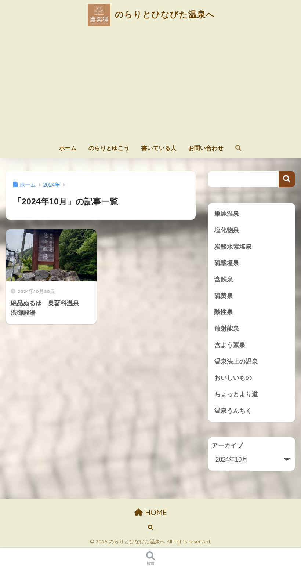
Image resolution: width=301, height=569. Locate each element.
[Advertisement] (150, 85)
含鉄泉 (223, 279)
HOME (155, 512)
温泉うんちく (233, 410)
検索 (287, 179)
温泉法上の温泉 (236, 361)
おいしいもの (233, 377)
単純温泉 (226, 213)
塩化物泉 (226, 230)
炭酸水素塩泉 (233, 246)
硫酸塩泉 (226, 262)
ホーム (68, 148)
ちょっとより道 (236, 394)
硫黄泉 (223, 295)
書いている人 (159, 148)
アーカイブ (227, 445)
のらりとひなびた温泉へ (163, 14)
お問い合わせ (206, 148)
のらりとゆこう (109, 148)
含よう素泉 (230, 345)
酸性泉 (223, 312)
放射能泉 (226, 328)
